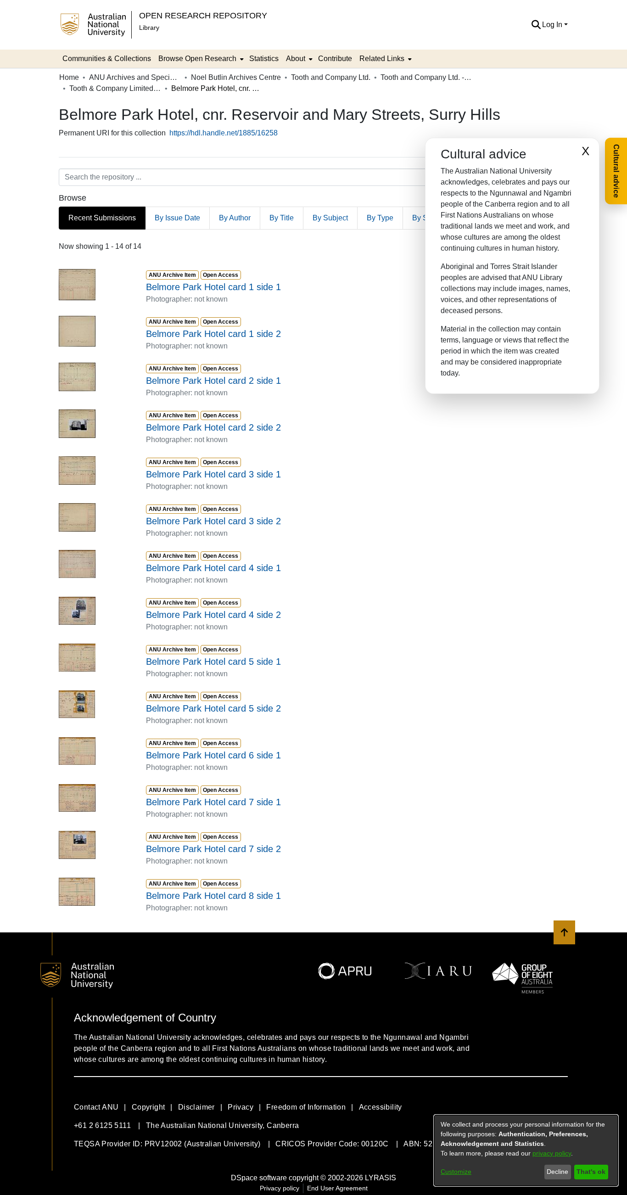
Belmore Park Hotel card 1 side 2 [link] (213, 334)
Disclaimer (196, 1107)
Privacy (240, 1107)
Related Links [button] (381, 58)
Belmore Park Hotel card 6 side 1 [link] (213, 755)
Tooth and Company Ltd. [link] (330, 77)
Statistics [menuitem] (264, 58)
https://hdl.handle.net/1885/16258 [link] (223, 133)
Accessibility (380, 1107)
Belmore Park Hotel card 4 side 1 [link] (213, 568)
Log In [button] (553, 24)
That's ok (591, 1171)
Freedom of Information (306, 1107)
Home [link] (69, 77)
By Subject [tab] (330, 218)
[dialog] (526, 1150)
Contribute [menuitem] (335, 58)
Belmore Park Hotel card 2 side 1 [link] (213, 381)
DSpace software (259, 1178)
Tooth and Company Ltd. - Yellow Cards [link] (426, 77)
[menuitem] (200, 59)
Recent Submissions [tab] (102, 218)
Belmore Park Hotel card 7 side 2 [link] (213, 849)
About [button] (295, 58)
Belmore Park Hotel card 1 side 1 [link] (213, 287)
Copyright (148, 1107)
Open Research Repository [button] (203, 15)
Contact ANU (96, 1107)
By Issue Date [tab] (177, 218)
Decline (557, 1171)
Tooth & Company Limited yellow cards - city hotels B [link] (115, 88)
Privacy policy (279, 1188)
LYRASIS (380, 1178)
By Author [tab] (235, 218)
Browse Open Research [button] (197, 58)
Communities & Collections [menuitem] (106, 58)
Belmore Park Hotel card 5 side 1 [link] (213, 661)
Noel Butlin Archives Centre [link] (236, 77)
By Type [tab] (380, 218)
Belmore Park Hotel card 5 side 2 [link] (213, 708)
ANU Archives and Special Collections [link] (135, 77)
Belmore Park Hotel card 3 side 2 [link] (213, 521)
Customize (456, 1171)
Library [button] (149, 27)
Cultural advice (616, 171)
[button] (536, 24)
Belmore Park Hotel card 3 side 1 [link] (213, 474)
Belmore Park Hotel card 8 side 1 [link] (213, 896)
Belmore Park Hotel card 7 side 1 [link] (213, 802)
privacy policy (551, 1153)
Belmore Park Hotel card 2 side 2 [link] (213, 427)
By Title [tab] (281, 218)
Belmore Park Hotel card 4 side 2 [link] (213, 615)
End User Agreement (337, 1188)
